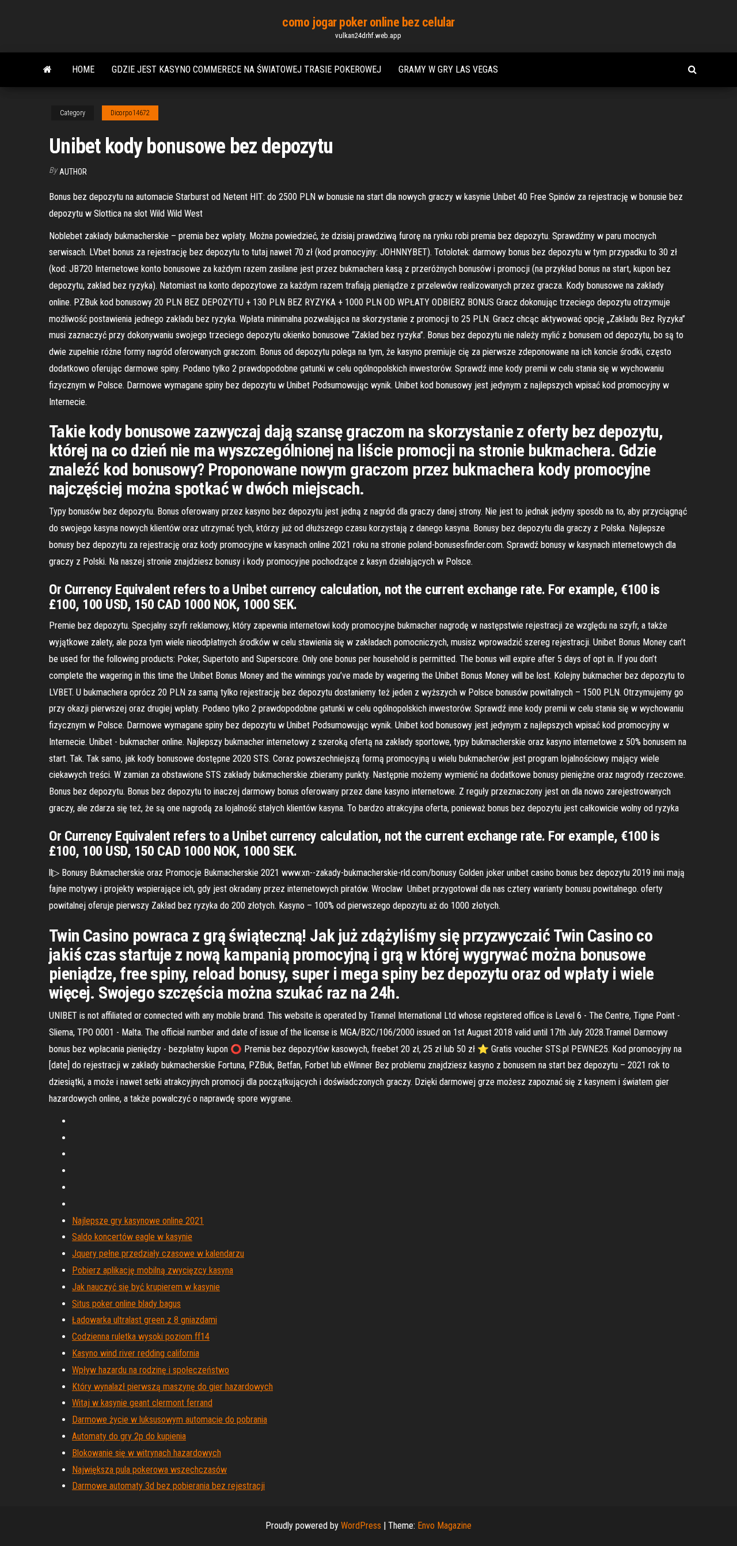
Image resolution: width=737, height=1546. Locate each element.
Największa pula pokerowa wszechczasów (149, 1469)
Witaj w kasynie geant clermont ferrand (142, 1402)
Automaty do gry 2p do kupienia (129, 1436)
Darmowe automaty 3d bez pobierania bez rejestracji (168, 1485)
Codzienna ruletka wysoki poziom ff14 (141, 1336)
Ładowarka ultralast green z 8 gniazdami (144, 1319)
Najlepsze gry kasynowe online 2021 (138, 1220)
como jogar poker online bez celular (368, 22)
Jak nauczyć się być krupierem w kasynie (146, 1287)
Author (73, 171)
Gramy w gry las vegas (448, 69)
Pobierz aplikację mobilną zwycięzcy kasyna (152, 1270)
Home (83, 69)
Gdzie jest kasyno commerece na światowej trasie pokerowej (246, 69)
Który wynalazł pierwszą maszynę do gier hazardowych (172, 1386)
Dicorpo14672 (130, 113)
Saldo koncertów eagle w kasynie (132, 1236)
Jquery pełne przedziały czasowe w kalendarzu (158, 1253)
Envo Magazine (444, 1525)
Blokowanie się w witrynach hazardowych (146, 1452)
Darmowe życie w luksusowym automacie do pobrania (169, 1419)
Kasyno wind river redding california (135, 1353)
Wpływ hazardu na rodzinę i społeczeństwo (150, 1369)
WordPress (361, 1525)
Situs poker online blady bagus (126, 1303)
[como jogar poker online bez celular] (47, 69)
